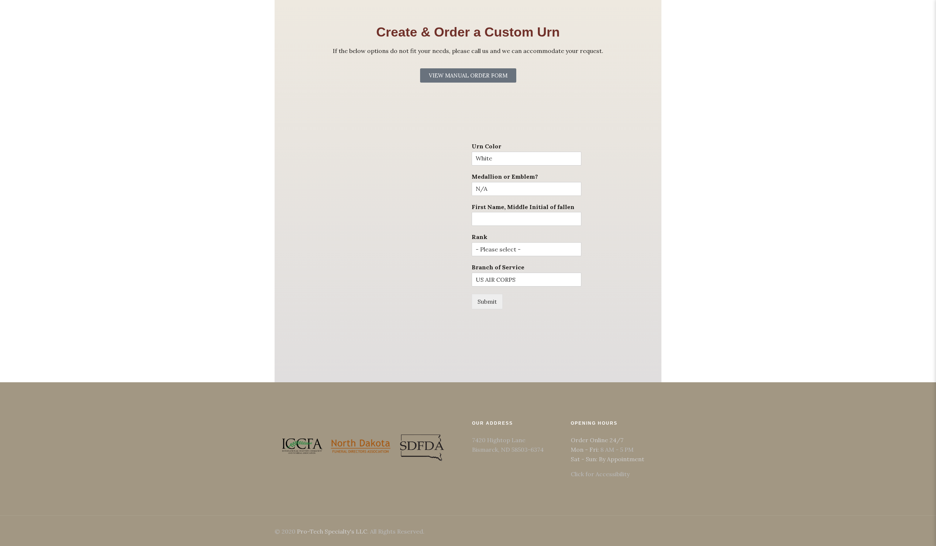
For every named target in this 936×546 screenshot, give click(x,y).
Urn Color (486, 146)
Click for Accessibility (600, 474)
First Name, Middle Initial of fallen (523, 207)
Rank (479, 236)
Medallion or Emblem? (505, 176)
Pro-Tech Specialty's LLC (332, 531)
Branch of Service (498, 267)
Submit (487, 301)
